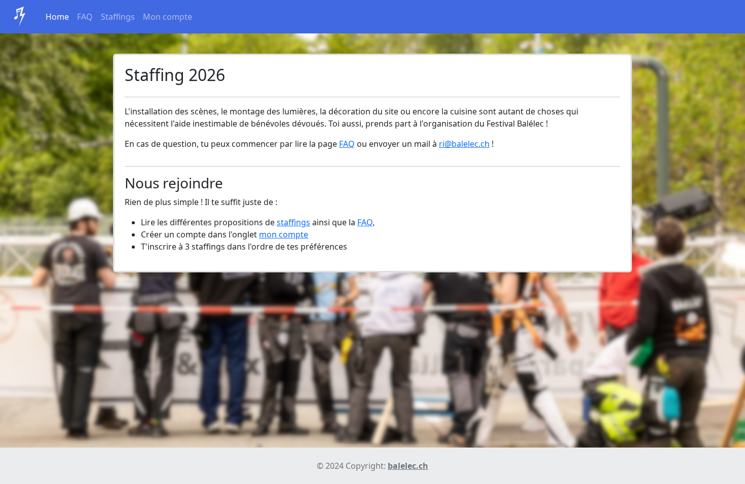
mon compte (283, 234)
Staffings (118, 16)
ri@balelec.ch (464, 143)
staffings (293, 222)
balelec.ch (408, 465)
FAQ (85, 16)
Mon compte (167, 16)
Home (57, 16)
